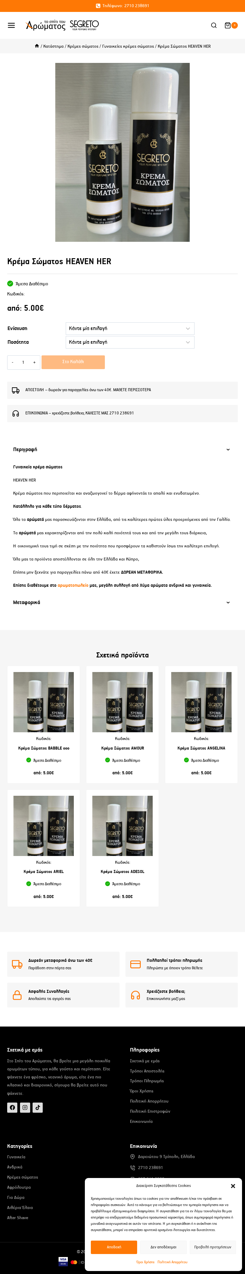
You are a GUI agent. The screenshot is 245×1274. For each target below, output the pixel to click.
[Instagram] (25, 1108)
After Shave (17, 1217)
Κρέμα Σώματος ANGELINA (201, 748)
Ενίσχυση (17, 329)
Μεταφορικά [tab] (26, 603)
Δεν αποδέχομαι (163, 1247)
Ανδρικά (14, 1167)
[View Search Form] (214, 26)
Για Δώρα (15, 1197)
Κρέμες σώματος (22, 1177)
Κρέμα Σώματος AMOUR (122, 748)
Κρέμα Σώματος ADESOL (122, 871)
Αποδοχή (114, 1247)
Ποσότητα (18, 342)
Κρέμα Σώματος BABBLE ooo (43, 748)
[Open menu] (14, 25)
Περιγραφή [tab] (25, 450)
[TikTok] (38, 1108)
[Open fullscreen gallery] (231, 235)
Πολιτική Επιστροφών (150, 1111)
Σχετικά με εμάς (145, 1061)
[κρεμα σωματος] (122, 152)
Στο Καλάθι (73, 362)
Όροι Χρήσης (145, 1262)
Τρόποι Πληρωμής (147, 1080)
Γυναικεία (16, 1157)
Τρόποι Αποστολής (147, 1071)
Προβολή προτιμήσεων (212, 1247)
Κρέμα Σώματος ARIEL (44, 871)
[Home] (36, 46)
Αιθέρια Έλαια (20, 1207)
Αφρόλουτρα (19, 1187)
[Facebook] (12, 1108)
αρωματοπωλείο (74, 585)
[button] (233, 1186)
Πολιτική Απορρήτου (172, 1262)
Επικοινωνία (141, 1121)
